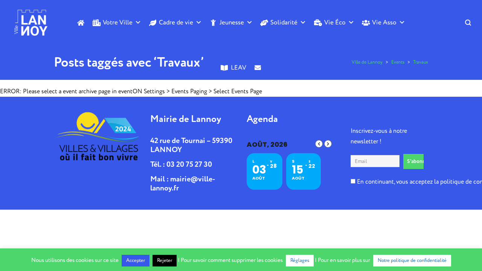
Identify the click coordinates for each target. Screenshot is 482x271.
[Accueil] (80, 22)
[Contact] (257, 80)
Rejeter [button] (164, 260)
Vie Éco (335, 22)
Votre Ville (118, 22)
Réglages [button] (299, 260)
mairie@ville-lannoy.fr (182, 183)
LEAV (238, 68)
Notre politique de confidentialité (412, 260)
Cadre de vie (176, 22)
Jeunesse (232, 22)
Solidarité (283, 22)
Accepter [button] (135, 260)
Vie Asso (384, 22)
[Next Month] (328, 144)
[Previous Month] (319, 144)
